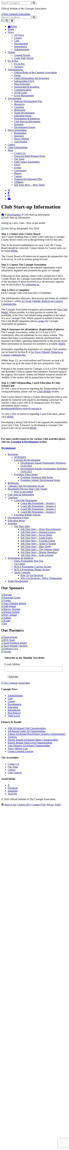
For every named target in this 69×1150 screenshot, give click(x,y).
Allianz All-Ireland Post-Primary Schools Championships (36, 734)
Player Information (17, 130)
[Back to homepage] (15, 14)
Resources (19, 104)
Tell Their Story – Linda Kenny (37, 537)
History (18, 173)
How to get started (23, 491)
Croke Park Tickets (24, 58)
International (20, 46)
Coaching (19, 107)
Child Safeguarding (17, 147)
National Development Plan (28, 101)
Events (17, 167)
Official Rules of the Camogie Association (35, 72)
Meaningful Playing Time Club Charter (27, 488)
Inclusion (18, 124)
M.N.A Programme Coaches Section (32, 566)
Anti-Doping (20, 141)
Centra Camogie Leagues (20, 751)
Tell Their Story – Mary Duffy (29, 185)
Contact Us (20, 153)
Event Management (24, 95)
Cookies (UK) (39, 804)
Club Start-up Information (27, 121)
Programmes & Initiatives (27, 118)
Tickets (11, 52)
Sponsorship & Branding (26, 87)
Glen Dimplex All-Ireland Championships (29, 745)
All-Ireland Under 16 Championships (26, 731)
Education (13, 707)
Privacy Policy (54, 804)
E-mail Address (12, 664)
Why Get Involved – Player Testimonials (41, 578)
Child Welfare (44, 391)
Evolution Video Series (26, 474)
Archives (18, 66)
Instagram (13, 791)
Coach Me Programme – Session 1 (38, 503)
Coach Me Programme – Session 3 (38, 512)
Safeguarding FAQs (24, 81)
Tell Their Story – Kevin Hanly (36, 535)
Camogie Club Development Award (26, 486)
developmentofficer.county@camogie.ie (21, 408)
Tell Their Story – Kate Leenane (37, 555)
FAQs (17, 164)
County (18, 38)
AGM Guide (20, 92)
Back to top (10, 804)
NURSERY (20, 457)
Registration (20, 133)
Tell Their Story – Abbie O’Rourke (38, 543)
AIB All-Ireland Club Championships (27, 728)
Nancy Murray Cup (18, 748)
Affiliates (18, 182)
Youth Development (24, 112)
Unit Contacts (15, 772)
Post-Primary (14, 713)
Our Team (19, 159)
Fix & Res (13, 61)
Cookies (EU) (24, 804)
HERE (14, 251)
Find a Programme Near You (28, 561)
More (10, 150)
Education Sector (22, 115)
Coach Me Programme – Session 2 (38, 509)
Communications (22, 89)
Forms (17, 75)
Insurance (19, 136)
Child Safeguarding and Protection (31, 78)
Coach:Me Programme (25, 500)
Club (16, 40)
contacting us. (32, 284)
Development (21, 43)
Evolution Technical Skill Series (37, 477)
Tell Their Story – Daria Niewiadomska (41, 529)
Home (11, 29)
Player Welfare (21, 138)
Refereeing (19, 110)
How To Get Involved (32, 575)
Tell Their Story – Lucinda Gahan (38, 540)
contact (41, 321)
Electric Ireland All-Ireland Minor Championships (33, 739)
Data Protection (22, 84)
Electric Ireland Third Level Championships (30, 742)
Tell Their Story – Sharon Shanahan (39, 552)
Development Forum (24, 127)
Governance (20, 170)
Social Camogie (22, 572)
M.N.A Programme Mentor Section (32, 569)
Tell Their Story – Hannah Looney (38, 532)
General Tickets (22, 55)
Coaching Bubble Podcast (27, 514)
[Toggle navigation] (12, 20)
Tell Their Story (22, 526)
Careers (18, 176)
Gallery (11, 144)
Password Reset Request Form (29, 156)
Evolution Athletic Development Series (40, 480)
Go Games (19, 563)
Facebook (13, 788)
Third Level (14, 715)
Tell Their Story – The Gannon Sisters (40, 549)
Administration (21, 49)
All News (19, 35)
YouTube (12, 793)
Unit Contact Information (27, 161)
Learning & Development (25, 441)
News (11, 32)
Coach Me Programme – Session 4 (38, 506)
